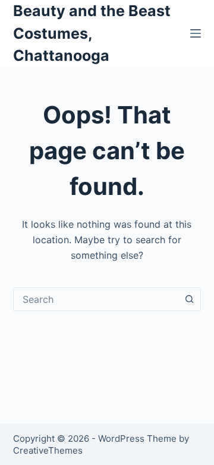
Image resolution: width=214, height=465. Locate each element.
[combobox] (96, 299)
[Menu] (195, 33)
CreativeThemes (48, 450)
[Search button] (189, 299)
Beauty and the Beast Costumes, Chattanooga (92, 33)
